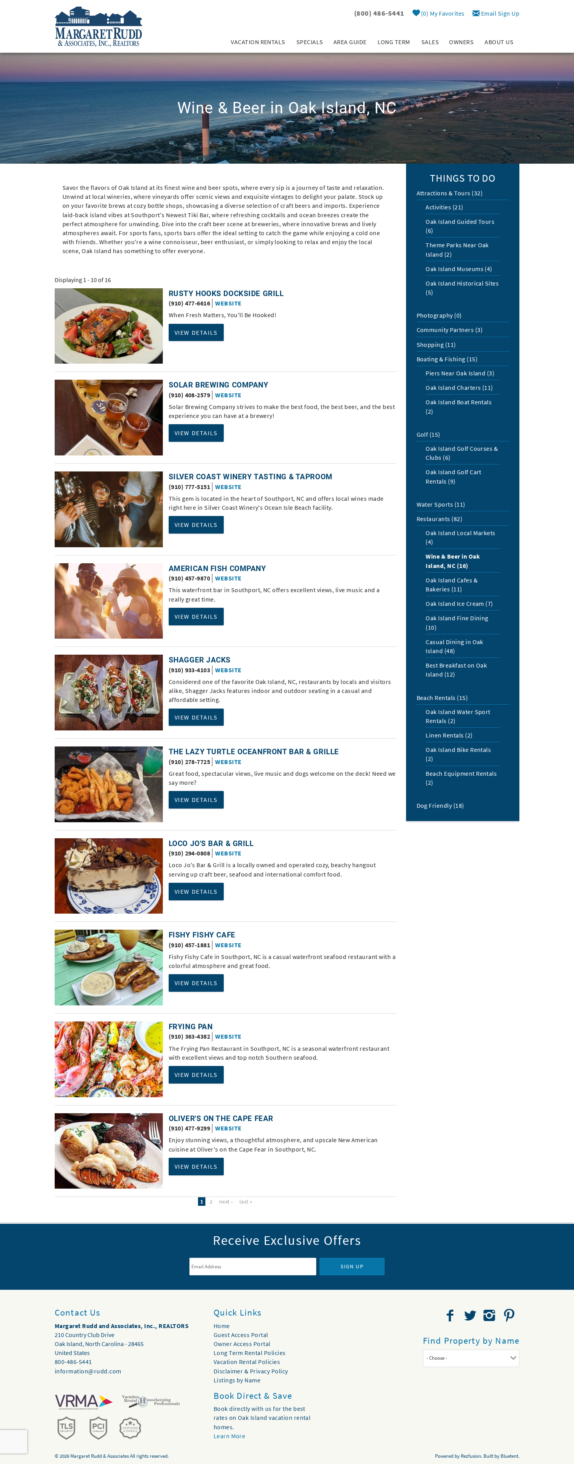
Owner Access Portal (242, 1344)
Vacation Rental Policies (247, 1362)
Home (222, 1326)
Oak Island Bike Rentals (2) (458, 754)
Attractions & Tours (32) (450, 193)
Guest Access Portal (241, 1335)
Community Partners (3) (450, 330)
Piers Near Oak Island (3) (460, 373)
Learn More (230, 1436)
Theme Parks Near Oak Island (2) (457, 249)
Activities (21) (444, 207)
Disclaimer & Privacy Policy (251, 1371)
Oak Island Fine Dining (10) (457, 622)
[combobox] (471, 1358)
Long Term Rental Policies (250, 1353)
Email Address (209, 1252)
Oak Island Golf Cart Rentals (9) (453, 476)
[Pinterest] (510, 1315)
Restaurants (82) (440, 519)
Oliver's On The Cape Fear (221, 1118)
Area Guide (350, 42)
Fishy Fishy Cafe (202, 934)
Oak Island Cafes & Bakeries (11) (452, 584)
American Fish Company (217, 568)
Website (228, 303)
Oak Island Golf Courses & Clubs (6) (462, 453)
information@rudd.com (88, 1371)
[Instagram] (490, 1315)
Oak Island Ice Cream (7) (459, 603)
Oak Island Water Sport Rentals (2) (458, 716)
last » (246, 1201)
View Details (196, 332)
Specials (309, 42)
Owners (461, 42)
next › (226, 1201)
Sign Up (352, 1266)
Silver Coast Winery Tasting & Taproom (251, 476)
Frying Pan (191, 1026)
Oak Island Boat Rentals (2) (459, 406)
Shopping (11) (436, 344)
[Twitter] (471, 1315)
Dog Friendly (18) (440, 805)
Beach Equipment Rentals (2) (461, 777)
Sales (430, 42)
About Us (499, 42)
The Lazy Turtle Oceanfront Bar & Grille (254, 751)
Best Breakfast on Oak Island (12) (456, 669)
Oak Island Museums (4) (459, 269)
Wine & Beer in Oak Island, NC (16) (453, 560)
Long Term (394, 42)
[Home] (99, 26)
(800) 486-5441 (379, 13)
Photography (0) (439, 315)
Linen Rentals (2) (449, 735)
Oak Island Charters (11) (459, 387)
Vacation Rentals (258, 42)
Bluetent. (510, 1456)
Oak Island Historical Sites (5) (462, 287)
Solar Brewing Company (219, 384)
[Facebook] (451, 1315)
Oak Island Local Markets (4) (461, 537)
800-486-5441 (73, 1362)
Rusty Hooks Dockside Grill (226, 293)
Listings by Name (237, 1380)
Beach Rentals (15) (442, 698)
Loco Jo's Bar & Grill (211, 843)
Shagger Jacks (200, 659)
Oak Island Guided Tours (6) (460, 226)
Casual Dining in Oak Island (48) (454, 646)
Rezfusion (471, 1456)
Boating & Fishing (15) (447, 359)
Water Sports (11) (441, 504)
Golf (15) (428, 434)
